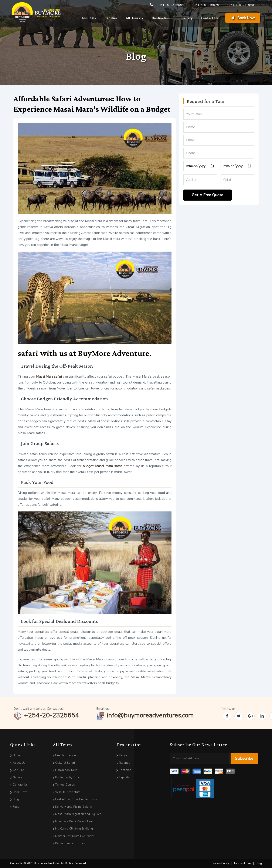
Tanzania (125, 770)
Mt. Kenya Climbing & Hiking (74, 829)
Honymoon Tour (66, 770)
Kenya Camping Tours (70, 843)
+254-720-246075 (205, 5)
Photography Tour (67, 777)
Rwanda (124, 763)
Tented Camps (65, 785)
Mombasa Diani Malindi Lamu (74, 821)
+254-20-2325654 (170, 5)
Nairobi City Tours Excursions (75, 836)
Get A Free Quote (207, 194)
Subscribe (244, 758)
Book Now (246, 18)
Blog (16, 799)
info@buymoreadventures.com (150, 715)
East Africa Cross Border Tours (76, 799)
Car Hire (111, 18)
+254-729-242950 (240, 5)
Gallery (187, 18)
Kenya (123, 755)
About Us (89, 18)
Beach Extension (66, 755)
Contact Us (209, 18)
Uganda (124, 777)
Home (17, 755)
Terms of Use (242, 863)
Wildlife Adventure (68, 792)
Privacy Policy (220, 863)
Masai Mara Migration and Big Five (78, 814)
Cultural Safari (65, 763)
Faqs (16, 807)
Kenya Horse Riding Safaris (73, 807)
